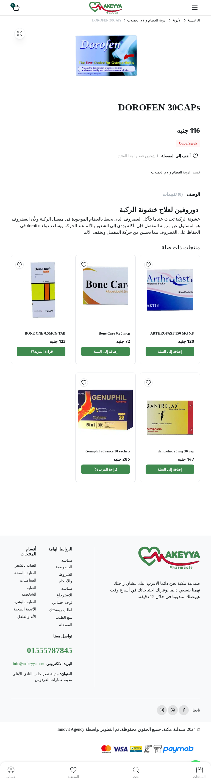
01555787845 (49, 650)
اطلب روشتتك (60, 610)
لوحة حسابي (62, 603)
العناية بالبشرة (25, 602)
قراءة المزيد (43, 351)
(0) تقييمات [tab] (173, 194)
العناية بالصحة (25, 573)
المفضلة (65, 625)
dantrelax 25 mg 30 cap (176, 451)
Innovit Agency (70, 729)
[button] (16, 7)
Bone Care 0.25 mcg (114, 333)
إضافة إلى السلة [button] (170, 351)
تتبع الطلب (63, 617)
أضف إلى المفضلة (176, 156)
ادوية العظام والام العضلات (146, 20)
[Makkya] (105, 8)
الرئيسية (193, 20)
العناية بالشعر (25, 565)
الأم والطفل (26, 617)
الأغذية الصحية (24, 609)
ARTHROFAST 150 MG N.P (172, 333)
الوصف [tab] (193, 194)
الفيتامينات (28, 580)
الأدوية (177, 20)
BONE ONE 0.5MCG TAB (45, 333)
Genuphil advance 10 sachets (107, 451)
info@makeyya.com (28, 664)
